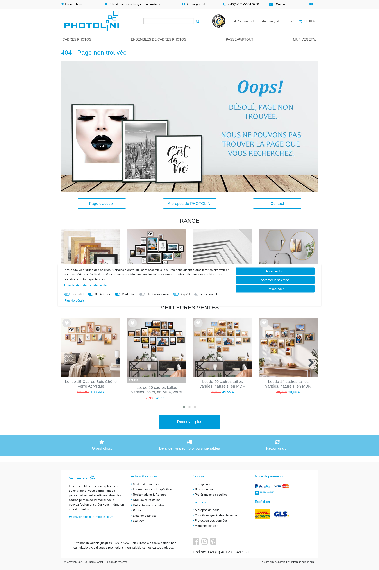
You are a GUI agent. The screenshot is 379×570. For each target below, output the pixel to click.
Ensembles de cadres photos (158, 39)
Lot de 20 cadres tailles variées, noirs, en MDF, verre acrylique (156, 390)
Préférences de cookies (211, 494)
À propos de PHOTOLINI (189, 203)
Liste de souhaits (66, 326)
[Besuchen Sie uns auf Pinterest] (214, 543)
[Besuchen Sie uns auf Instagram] (205, 543)
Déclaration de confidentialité (86, 285)
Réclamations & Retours (149, 494)
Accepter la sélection (275, 280)
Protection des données (211, 520)
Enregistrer (202, 484)
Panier (137, 510)
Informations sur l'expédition (152, 489)
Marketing (129, 294)
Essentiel (78, 294)
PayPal (185, 294)
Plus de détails (74, 300)
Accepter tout (275, 271)
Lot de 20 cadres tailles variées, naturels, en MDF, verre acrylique (222, 384)
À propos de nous (207, 510)
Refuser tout (275, 288)
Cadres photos (77, 39)
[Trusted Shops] (218, 21)
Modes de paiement (147, 484)
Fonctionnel (209, 294)
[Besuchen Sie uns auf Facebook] (196, 543)
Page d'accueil (101, 203)
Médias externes (157, 294)
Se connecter (204, 489)
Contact (277, 203)
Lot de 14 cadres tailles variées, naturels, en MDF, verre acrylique (288, 384)
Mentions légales (206, 525)
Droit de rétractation (147, 500)
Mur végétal (304, 39)
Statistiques (103, 294)
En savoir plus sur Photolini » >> (91, 516)
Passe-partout (239, 39)
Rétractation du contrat (149, 505)
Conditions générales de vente (216, 515)
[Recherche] (197, 21)
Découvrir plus (189, 422)
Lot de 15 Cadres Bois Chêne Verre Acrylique (91, 383)
